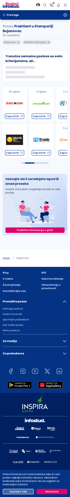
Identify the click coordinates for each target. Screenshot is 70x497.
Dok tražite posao (13, 325)
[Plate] (51, 5)
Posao (6, 258)
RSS (43, 272)
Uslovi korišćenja (52, 278)
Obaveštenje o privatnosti (51, 286)
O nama (8, 278)
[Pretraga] (44, 5)
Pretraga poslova (13, 308)
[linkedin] (59, 372)
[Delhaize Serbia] (14, 104)
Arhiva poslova (11, 330)
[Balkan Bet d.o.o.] (14, 141)
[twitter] (47, 372)
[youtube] (35, 372)
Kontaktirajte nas (14, 291)
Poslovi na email (12, 314)
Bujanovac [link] (23, 258)
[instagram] (23, 372)
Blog (5, 272)
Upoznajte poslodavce (16, 319)
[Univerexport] (41, 104)
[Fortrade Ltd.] (41, 141)
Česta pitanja (11, 285)
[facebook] (10, 372)
